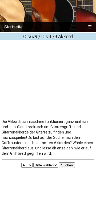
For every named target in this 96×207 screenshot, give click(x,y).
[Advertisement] (48, 78)
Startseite (13, 26)
